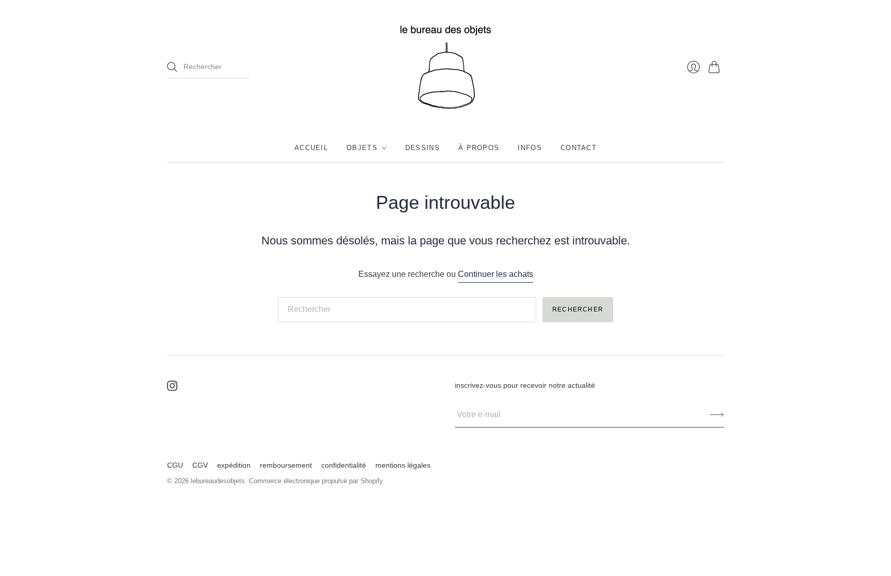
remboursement (286, 465)
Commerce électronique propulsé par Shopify (316, 481)
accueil (311, 148)
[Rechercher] (172, 67)
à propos (478, 148)
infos (530, 148)
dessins (422, 148)
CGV (200, 465)
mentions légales (403, 465)
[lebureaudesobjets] (445, 67)
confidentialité (343, 465)
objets (361, 148)
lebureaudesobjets (218, 481)
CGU (175, 465)
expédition (234, 465)
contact (578, 148)
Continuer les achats (495, 274)
